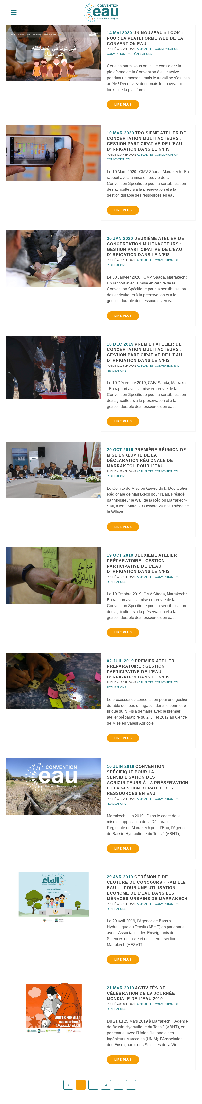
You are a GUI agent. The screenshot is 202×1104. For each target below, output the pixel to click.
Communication (166, 48)
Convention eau (119, 53)
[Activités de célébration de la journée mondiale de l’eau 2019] (53, 1008)
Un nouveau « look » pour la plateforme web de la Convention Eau (145, 38)
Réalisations (142, 53)
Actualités (145, 48)
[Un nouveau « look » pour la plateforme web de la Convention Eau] (53, 53)
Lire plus (123, 104)
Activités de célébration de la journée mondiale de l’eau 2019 (141, 993)
